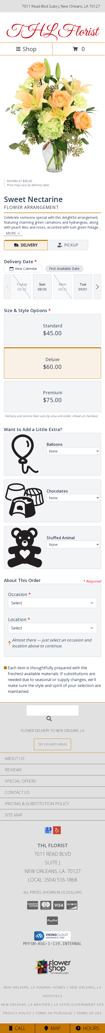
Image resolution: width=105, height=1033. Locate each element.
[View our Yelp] (57, 832)
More (11, 233)
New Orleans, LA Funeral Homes (35, 987)
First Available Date (64, 268)
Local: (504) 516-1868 (52, 879)
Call (19, 1028)
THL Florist (52, 32)
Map (54, 1028)
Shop (29, 49)
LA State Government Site (79, 1004)
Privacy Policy (17, 1013)
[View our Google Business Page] (48, 832)
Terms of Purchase (53, 1013)
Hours (90, 1028)
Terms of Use (89, 1013)
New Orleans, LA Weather (25, 1004)
